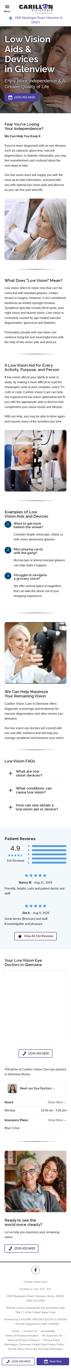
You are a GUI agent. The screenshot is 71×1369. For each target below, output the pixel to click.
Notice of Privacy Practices (23, 1340)
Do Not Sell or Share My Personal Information (35, 1348)
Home (16, 1331)
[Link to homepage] (36, 9)
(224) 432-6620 (35, 1300)
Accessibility (48, 1331)
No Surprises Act (52, 1335)
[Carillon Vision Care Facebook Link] (35, 1270)
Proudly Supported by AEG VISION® (37, 1323)
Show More (55, 1102)
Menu (7, 11)
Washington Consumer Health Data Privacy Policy (34, 1344)
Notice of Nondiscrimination (21, 1335)
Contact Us (30, 1331)
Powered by (35, 1319)
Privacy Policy (52, 1340)
